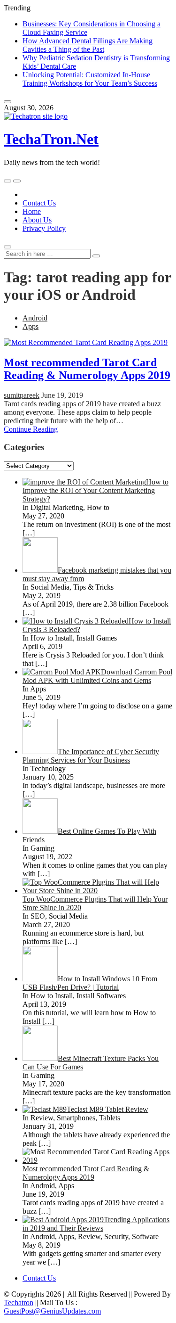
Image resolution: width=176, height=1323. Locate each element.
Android (35, 318)
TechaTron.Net (51, 139)
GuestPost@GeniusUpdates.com (52, 1311)
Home (32, 211)
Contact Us (39, 203)
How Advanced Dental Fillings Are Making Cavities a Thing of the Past (88, 45)
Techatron (18, 1302)
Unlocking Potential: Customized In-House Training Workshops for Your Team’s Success (90, 79)
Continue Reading (31, 429)
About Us (37, 220)
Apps (30, 326)
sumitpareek (21, 395)
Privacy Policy (44, 228)
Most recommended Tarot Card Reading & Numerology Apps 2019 (87, 368)
